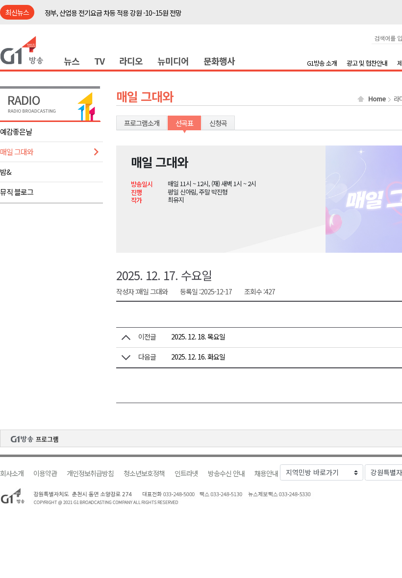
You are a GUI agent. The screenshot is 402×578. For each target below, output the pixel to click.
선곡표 (184, 123)
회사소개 (12, 473)
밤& (5, 172)
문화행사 (219, 60)
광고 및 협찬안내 (367, 63)
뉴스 (71, 60)
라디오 (131, 60)
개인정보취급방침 (90, 473)
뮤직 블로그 (16, 192)
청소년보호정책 (144, 473)
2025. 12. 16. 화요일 (198, 356)
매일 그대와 (16, 151)
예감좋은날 (16, 131)
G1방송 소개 (322, 63)
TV (99, 60)
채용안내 (266, 473)
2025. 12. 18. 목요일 (198, 336)
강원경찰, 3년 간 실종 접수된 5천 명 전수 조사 (105, 14)
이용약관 (45, 473)
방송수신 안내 (226, 473)
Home (377, 99)
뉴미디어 (173, 60)
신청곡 (218, 123)
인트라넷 (186, 473)
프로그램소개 (141, 123)
